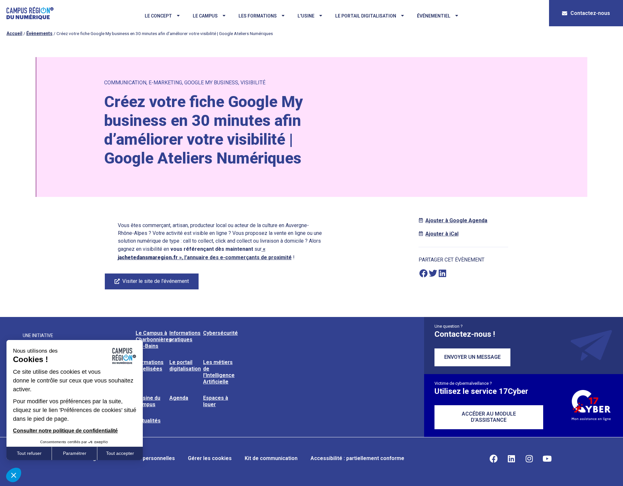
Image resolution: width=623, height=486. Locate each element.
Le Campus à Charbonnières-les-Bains (155, 339)
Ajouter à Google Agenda (456, 220)
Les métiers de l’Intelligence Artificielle (219, 372)
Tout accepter (120, 453)
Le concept (158, 15)
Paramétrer (74, 453)
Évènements (39, 33)
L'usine (306, 15)
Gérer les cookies (210, 458)
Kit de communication (271, 458)
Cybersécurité (220, 333)
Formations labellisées (150, 365)
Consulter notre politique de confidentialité (65, 430)
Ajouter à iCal (441, 234)
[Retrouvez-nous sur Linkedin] (511, 458)
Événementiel (433, 15)
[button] (423, 273)
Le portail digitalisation (365, 15)
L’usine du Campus (148, 401)
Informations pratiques (185, 336)
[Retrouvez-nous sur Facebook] (493, 458)
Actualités (148, 421)
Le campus (205, 15)
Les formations (257, 15)
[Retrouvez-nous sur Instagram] (529, 458)
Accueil (14, 33)
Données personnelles (147, 458)
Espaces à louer (215, 401)
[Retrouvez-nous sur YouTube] (547, 458)
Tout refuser (29, 453)
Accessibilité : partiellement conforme (357, 458)
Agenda (178, 398)
